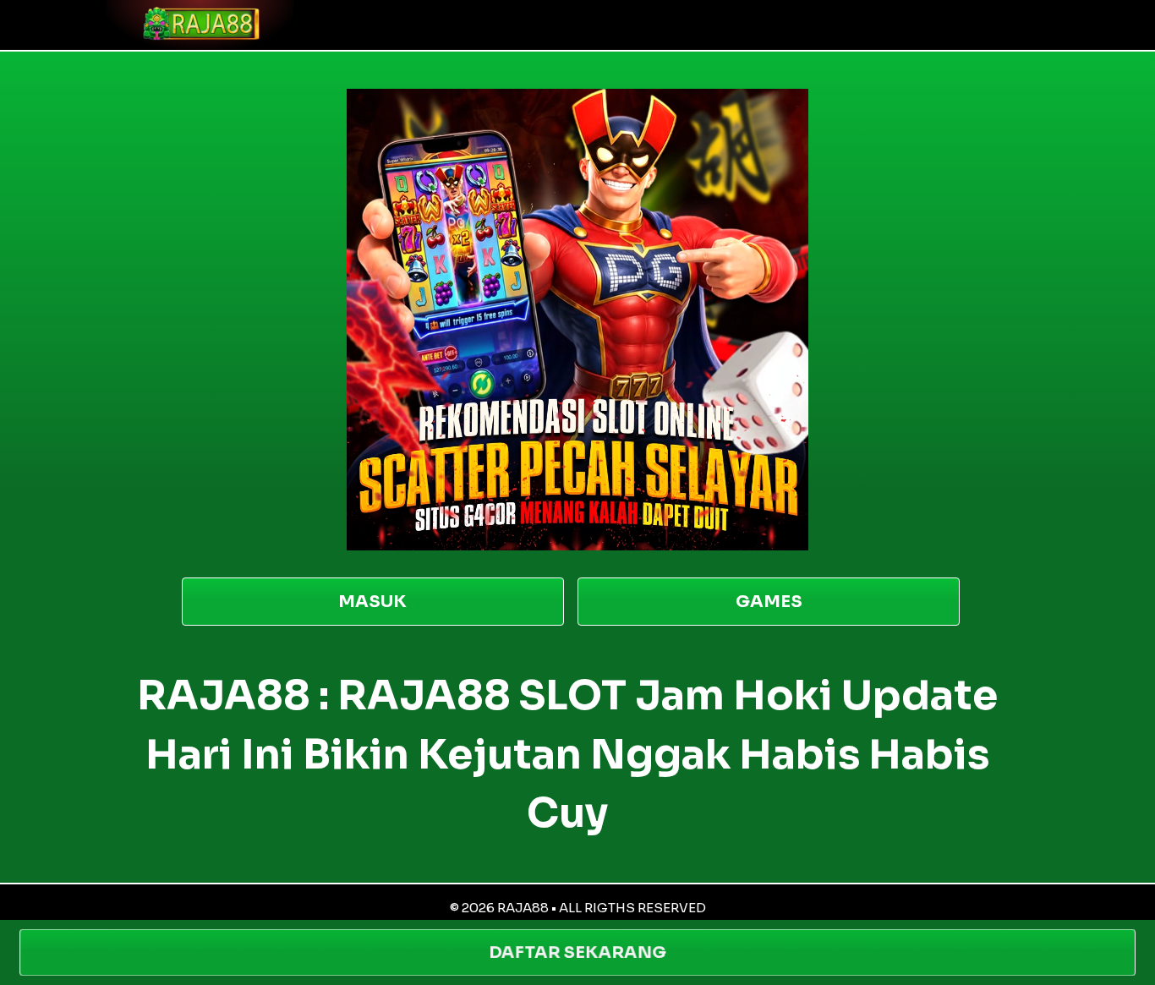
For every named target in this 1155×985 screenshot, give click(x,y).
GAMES (769, 601)
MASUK (372, 601)
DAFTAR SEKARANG (577, 952)
